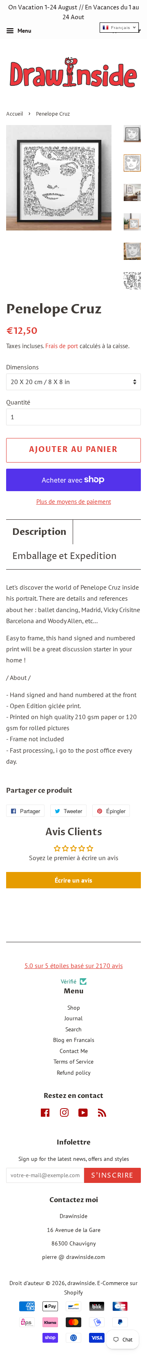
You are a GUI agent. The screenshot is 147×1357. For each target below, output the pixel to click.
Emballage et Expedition (64, 556)
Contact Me (74, 1051)
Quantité (18, 402)
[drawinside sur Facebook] (45, 1114)
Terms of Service (73, 1061)
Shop (73, 1007)
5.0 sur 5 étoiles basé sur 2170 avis (73, 965)
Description (39, 532)
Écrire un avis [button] (73, 880)
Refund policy (74, 1072)
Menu (23, 30)
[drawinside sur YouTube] (83, 1114)
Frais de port (61, 346)
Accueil (14, 114)
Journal (73, 1018)
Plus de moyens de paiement (73, 501)
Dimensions (22, 367)
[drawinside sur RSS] (102, 1114)
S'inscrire (112, 1175)
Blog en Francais (73, 1040)
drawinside (81, 1283)
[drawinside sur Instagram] (64, 1114)
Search (73, 1029)
